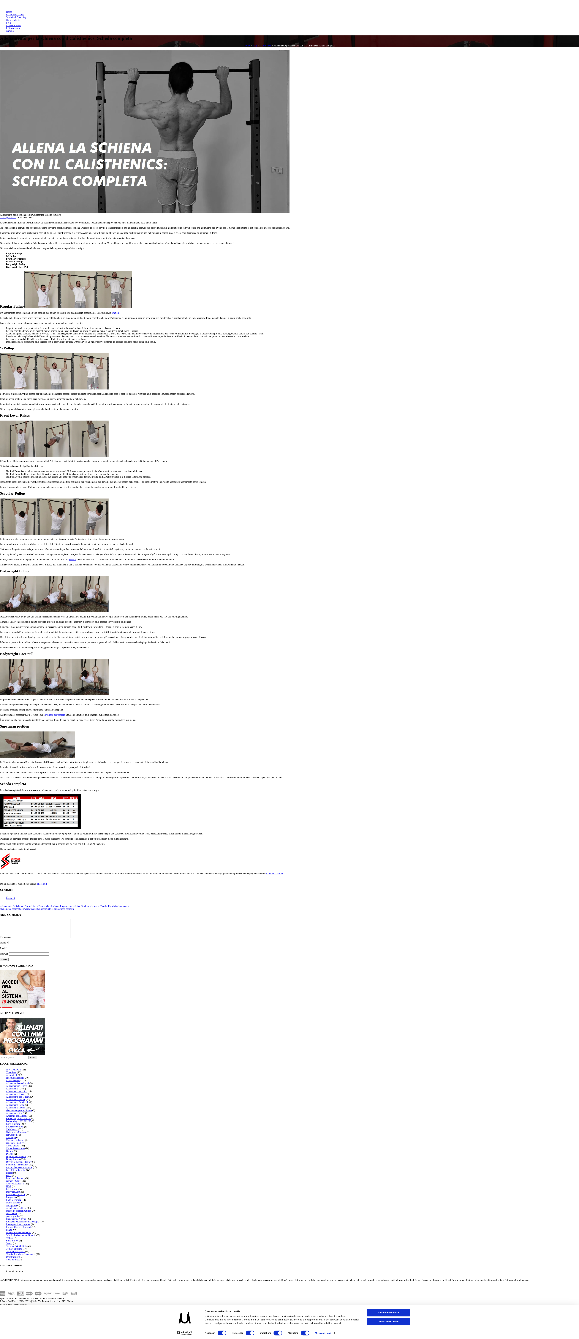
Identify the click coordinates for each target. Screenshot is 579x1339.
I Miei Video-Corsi (15, 14)
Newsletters (11, 1213)
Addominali (11, 1075)
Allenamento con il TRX (18, 1096)
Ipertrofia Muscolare (15, 1194)
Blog (8, 22)
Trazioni (115, 313)
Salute (9, 1229)
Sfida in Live (12, 1240)
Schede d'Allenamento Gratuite (21, 1235)
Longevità (11, 1197)
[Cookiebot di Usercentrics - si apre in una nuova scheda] (185, 1333)
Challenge (11, 1137)
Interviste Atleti (13, 1191)
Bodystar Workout (15, 1126)
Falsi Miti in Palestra (15, 1170)
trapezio (72, 559)
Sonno (9, 1243)
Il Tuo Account (13, 28)
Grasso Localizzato (15, 1183)
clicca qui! (41, 884)
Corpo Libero (31, 906)
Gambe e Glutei (13, 1181)
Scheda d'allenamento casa (18, 1232)
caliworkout (11, 1134)
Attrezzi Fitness (13, 25)
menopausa (11, 1205)
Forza (8, 1175)
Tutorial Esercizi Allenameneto (114, 906)
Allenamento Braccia (16, 1094)
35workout (11, 1072)
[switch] (250, 1333)
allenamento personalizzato (19, 1110)
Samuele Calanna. (274, 873)
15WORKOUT (13, 1069)
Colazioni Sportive (15, 1143)
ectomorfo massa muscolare (19, 1167)
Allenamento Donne (15, 1099)
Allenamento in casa (15, 1107)
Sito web (4, 954)
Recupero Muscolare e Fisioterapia (22, 1221)
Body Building (13, 1124)
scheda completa (66, 909)
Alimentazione (13, 1080)
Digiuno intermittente (16, 1156)
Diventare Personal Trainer (19, 1162)
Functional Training (15, 1178)
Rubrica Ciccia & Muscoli (18, 1227)
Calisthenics (265, 45)
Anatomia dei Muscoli (16, 1115)
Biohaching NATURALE (18, 1118)
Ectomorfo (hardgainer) (17, 1164)
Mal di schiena (53, 906)
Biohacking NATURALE (18, 1121)
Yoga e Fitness (13, 1259)
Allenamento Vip (14, 1113)
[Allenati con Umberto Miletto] (23, 1054)
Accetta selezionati (389, 1321)
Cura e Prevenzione (15, 1148)
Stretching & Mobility (16, 1246)
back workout (25, 909)
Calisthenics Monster (16, 1132)
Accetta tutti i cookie (388, 1312)
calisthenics (37, 909)
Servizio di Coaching (16, 17)
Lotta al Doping (13, 1200)
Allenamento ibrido (15, 1105)
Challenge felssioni (15, 1140)
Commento (6, 937)
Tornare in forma (14, 1248)
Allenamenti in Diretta (16, 1086)
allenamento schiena (9, 909)
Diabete (9, 1151)
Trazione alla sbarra (90, 906)
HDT (8, 1186)
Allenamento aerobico (16, 1091)
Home (9, 12)
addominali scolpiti (15, 1077)
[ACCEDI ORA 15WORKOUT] (23, 1007)
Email (3, 948)
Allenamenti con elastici (17, 1083)
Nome (4, 942)
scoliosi (9, 1238)
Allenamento (6, 906)
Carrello (10, 31)
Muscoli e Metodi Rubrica (18, 1210)
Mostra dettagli (323, 1333)
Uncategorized (13, 1257)
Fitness (41, 906)
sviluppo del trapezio (55, 715)
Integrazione (12, 1189)
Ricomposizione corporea (18, 1224)
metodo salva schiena (16, 1208)
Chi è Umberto (13, 20)
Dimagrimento (13, 1159)
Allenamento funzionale (17, 1102)
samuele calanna (51, 909)
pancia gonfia (12, 1216)
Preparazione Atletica (70, 906)
